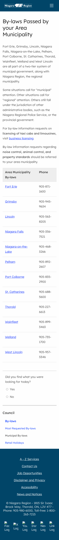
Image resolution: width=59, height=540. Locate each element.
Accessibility (29, 487)
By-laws (10, 421)
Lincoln (10, 216)
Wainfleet (11, 322)
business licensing (21, 138)
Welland (10, 337)
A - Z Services (29, 459)
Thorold (10, 307)
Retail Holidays (14, 442)
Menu (52, 5)
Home (18, 5)
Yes (12, 389)
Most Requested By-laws (20, 428)
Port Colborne (14, 277)
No (12, 397)
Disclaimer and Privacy (29, 480)
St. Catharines (14, 292)
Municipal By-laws (16, 435)
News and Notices (29, 494)
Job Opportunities (29, 473)
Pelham (10, 262)
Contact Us (29, 466)
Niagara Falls (14, 231)
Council (8, 413)
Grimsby (11, 201)
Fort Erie (11, 186)
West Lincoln (13, 352)
